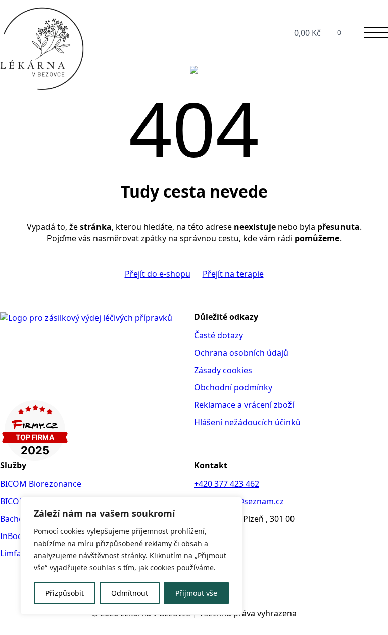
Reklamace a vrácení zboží (244, 404)
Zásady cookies (223, 370)
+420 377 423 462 (226, 484)
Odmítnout (129, 593)
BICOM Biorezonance (40, 484)
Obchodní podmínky (233, 387)
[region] (131, 556)
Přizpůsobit (64, 593)
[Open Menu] (376, 33)
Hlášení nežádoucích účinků (247, 422)
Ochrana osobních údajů (241, 352)
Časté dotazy (218, 335)
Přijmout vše (196, 593)
